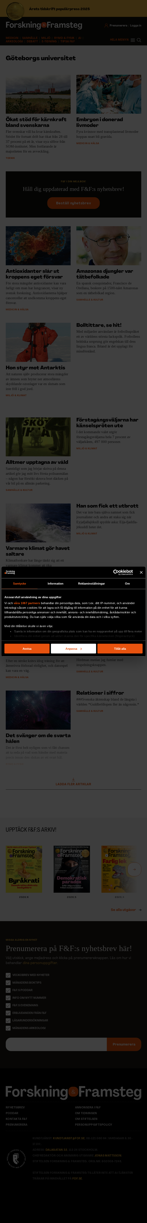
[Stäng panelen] (141, 572)
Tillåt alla (120, 648)
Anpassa (71, 648)
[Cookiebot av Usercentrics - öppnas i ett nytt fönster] (116, 572)
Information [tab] (55, 583)
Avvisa (27, 648)
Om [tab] (127, 583)
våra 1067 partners (27, 603)
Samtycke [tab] (19, 583)
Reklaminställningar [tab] (91, 583)
